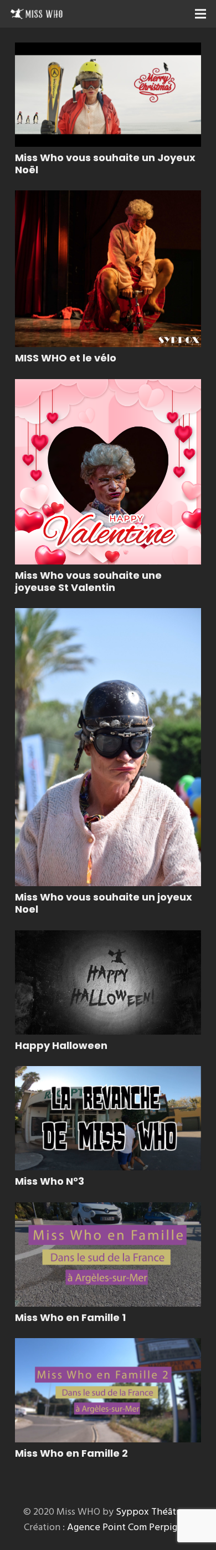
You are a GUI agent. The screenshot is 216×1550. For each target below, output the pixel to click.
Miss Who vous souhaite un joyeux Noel (103, 903)
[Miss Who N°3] (108, 1118)
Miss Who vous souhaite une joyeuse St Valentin (88, 581)
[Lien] (36, 13)
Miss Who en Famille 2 (71, 1453)
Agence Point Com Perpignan (130, 1527)
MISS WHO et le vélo (65, 358)
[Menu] (200, 14)
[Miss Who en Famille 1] (108, 1254)
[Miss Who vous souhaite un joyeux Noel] (108, 747)
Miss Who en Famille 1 (70, 1317)
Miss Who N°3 (49, 1181)
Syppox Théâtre (150, 1512)
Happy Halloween (61, 1045)
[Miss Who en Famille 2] (108, 1390)
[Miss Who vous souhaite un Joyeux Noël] (108, 94)
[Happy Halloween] (108, 982)
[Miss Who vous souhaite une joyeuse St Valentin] (108, 471)
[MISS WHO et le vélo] (108, 268)
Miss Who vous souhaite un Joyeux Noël (105, 164)
